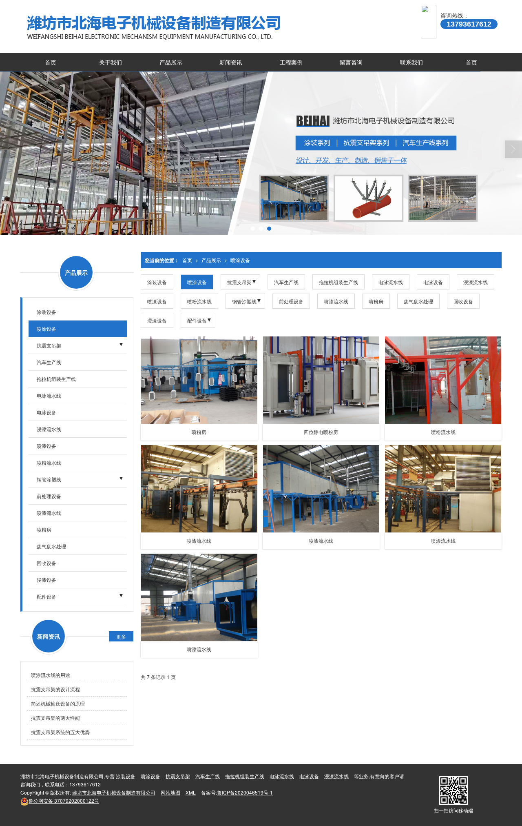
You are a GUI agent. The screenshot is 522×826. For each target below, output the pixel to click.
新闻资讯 (230, 62)
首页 (50, 62)
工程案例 (291, 62)
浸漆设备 (157, 320)
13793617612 (85, 784)
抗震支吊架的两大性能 (55, 717)
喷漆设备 (157, 301)
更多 (121, 636)
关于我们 (110, 62)
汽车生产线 (286, 281)
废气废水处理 (418, 301)
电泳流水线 (390, 281)
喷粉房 (376, 301)
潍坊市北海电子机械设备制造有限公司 (113, 792)
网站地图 (170, 792)
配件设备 (197, 320)
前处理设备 (291, 301)
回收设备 (463, 301)
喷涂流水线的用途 (50, 674)
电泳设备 (433, 281)
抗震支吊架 (239, 281)
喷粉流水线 (199, 301)
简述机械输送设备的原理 (58, 703)
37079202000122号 (64, 800)
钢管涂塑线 (244, 301)
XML (191, 792)
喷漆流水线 (336, 301)
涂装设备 (157, 281)
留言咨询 (351, 62)
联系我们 (411, 62)
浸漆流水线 (475, 281)
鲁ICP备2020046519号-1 (245, 792)
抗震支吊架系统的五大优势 (60, 731)
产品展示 (170, 62)
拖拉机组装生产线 (338, 281)
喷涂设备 (240, 259)
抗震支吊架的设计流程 (55, 689)
